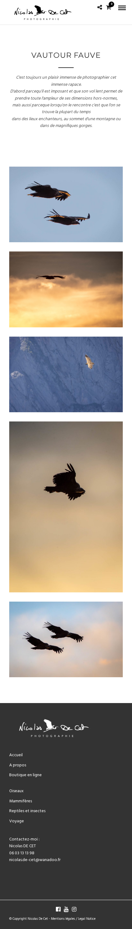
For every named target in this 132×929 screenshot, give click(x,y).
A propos (17, 765)
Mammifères (20, 801)
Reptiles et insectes (27, 811)
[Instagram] (74, 909)
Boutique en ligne (25, 775)
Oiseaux (16, 791)
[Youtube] (66, 909)
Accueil (16, 755)
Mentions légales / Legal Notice (73, 919)
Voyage (16, 821)
